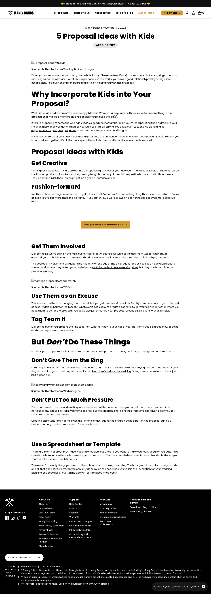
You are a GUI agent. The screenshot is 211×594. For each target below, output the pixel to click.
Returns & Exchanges (80, 521)
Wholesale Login (108, 512)
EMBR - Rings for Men (141, 511)
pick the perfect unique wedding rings (115, 267)
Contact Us (75, 508)
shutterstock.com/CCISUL (56, 287)
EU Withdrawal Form (80, 525)
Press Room (45, 517)
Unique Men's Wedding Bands (105, 224)
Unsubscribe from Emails (113, 517)
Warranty (74, 517)
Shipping (73, 512)
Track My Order (108, 508)
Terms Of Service (48, 534)
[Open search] (187, 13)
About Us (44, 504)
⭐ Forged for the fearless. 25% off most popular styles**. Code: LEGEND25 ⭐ (105, 3)
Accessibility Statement (52, 525)
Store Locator (46, 546)
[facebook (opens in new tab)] (7, 518)
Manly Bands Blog (48, 521)
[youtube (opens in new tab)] (24, 518)
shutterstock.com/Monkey (57, 69)
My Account (106, 504)
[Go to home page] (20, 502)
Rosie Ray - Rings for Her (143, 507)
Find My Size (172, 13)
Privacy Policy (46, 530)
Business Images (84, 69)
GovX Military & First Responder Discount (80, 536)
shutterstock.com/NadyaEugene (61, 391)
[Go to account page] (193, 13)
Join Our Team (47, 512)
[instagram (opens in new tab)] (13, 518)
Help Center (75, 504)
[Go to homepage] (21, 13)
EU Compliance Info (80, 530)
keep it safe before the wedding (111, 371)
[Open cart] (199, 13)
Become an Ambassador (106, 523)
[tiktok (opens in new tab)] (18, 518)
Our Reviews (45, 508)
